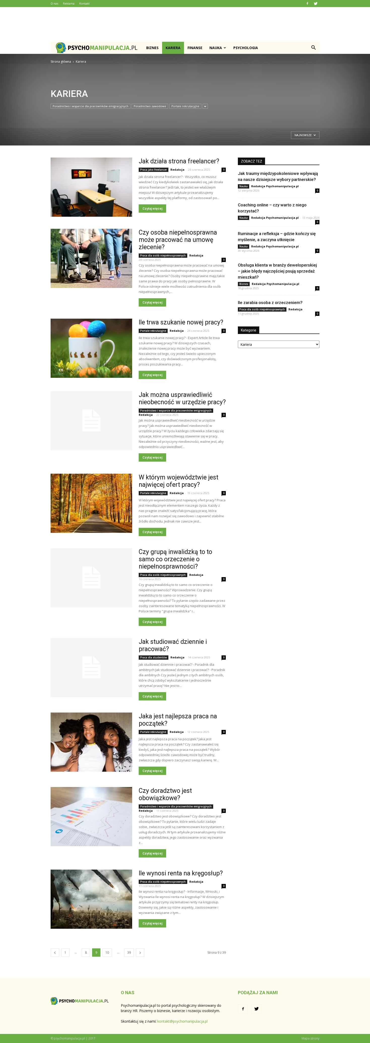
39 (129, 952)
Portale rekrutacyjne (185, 106)
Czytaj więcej (152, 208)
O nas (54, 3)
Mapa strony (310, 1038)
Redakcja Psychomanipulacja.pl (275, 186)
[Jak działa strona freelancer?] (91, 187)
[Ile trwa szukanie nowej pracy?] (91, 348)
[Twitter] (315, 3)
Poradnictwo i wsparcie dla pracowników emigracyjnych (90, 106)
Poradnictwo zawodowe (150, 106)
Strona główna (61, 61)
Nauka (215, 47)
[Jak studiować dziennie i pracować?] (91, 667)
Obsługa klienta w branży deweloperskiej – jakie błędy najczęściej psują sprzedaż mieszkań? (277, 271)
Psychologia (245, 47)
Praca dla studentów (153, 657)
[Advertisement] (185, 24)
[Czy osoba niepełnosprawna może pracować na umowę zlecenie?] (91, 258)
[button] (313, 48)
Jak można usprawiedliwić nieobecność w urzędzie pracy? (182, 398)
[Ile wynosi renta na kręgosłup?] (91, 899)
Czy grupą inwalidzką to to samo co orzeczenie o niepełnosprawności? (175, 559)
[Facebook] (307, 3)
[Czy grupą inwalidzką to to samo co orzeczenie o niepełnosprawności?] (91, 577)
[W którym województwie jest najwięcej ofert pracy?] (91, 503)
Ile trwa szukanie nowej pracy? (181, 322)
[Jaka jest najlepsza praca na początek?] (91, 742)
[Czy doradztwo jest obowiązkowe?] (91, 816)
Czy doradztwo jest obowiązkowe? (165, 794)
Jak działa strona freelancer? (179, 161)
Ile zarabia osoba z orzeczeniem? (270, 302)
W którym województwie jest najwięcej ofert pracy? (178, 481)
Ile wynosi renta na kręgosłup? (181, 873)
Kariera (173, 47)
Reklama (69, 3)
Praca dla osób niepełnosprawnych (163, 255)
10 (107, 952)
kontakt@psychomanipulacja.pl (182, 1021)
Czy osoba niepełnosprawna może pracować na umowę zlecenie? (178, 240)
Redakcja (177, 169)
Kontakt (84, 3)
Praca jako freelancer (153, 169)
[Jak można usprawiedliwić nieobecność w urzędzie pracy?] (91, 420)
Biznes (152, 47)
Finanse (195, 47)
